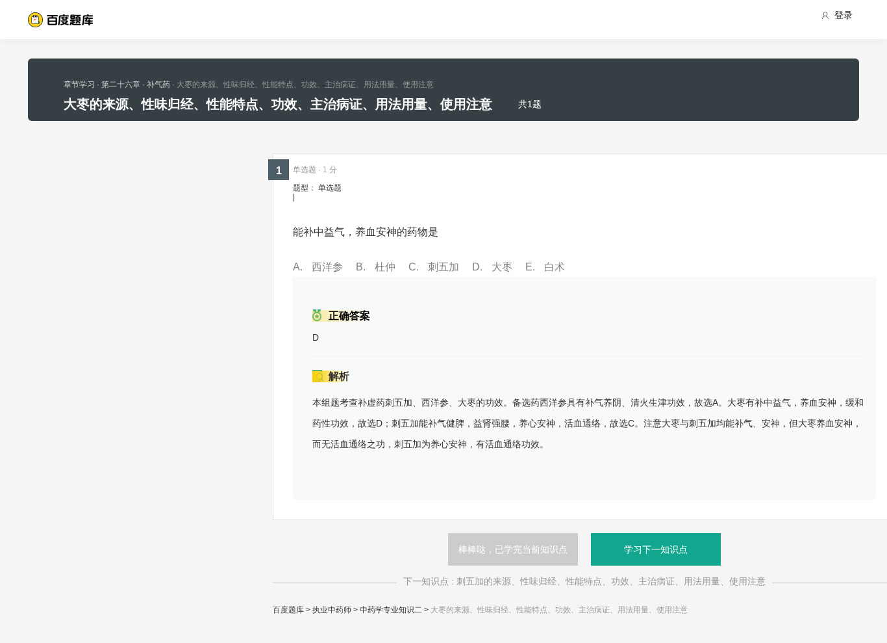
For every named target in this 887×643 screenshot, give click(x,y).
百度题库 (288, 609)
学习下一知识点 (656, 549)
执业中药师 (331, 609)
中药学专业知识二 (391, 609)
